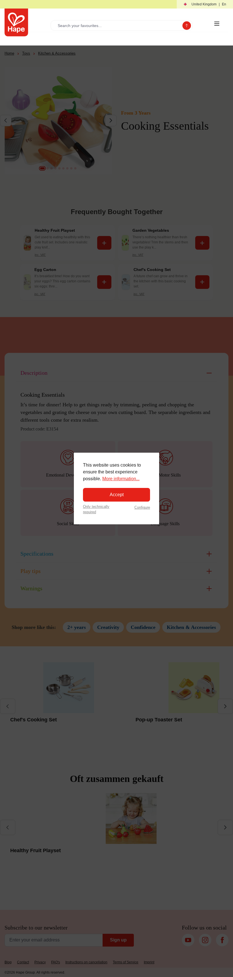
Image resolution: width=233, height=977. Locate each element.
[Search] (186, 25)
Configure (142, 507)
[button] (205, 4)
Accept (117, 494)
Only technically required (96, 509)
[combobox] (117, 25)
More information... (121, 478)
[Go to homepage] (16, 22)
